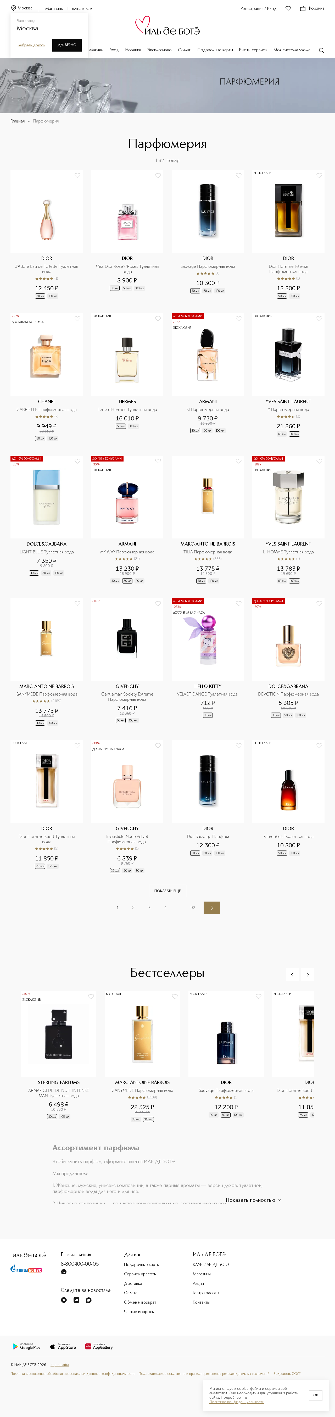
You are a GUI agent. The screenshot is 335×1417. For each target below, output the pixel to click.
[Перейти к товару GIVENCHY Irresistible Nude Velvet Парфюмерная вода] (127, 807)
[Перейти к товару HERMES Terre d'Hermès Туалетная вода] (127, 377)
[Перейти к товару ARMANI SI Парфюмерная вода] (208, 377)
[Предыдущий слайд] (292, 974)
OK (315, 1395)
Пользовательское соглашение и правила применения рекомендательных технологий (204, 1374)
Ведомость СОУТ (287, 1374)
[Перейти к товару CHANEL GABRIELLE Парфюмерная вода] (46, 377)
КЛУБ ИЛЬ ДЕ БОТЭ (211, 1265)
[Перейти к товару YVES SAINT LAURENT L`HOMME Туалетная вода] (288, 520)
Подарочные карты (215, 50)
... (180, 907)
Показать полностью (250, 1200)
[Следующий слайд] (307, 974)
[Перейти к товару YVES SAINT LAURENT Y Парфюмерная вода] (288, 377)
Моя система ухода (291, 50)
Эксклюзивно (159, 50)
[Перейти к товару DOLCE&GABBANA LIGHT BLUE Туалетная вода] (46, 520)
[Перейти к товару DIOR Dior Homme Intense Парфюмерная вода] (288, 235)
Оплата (130, 1293)
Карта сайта (60, 1365)
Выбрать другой (31, 45)
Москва (25, 8)
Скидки (184, 50)
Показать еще (167, 891)
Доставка (133, 1284)
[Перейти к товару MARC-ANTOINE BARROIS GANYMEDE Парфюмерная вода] (46, 662)
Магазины (54, 9)
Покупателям (80, 9)
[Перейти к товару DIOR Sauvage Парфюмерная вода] (208, 235)
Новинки (133, 50)
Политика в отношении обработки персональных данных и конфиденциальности (72, 1374)
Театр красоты (206, 1293)
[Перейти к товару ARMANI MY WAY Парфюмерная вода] (127, 520)
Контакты (201, 1303)
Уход (114, 50)
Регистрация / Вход (259, 9)
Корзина (317, 9)
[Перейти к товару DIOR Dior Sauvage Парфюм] (208, 807)
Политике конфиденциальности (236, 1402)
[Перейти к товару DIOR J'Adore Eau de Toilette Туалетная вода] (46, 235)
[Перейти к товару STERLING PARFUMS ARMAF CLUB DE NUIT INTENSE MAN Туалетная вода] (63, 1059)
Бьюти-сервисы (253, 50)
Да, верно (67, 45)
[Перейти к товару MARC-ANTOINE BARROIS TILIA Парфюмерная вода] (208, 520)
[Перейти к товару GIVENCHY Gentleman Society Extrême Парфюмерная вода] (127, 662)
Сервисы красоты (140, 1274)
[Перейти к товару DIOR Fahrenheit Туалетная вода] (288, 807)
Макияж (96, 50)
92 (193, 907)
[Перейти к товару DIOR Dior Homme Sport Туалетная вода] (46, 807)
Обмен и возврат (140, 1303)
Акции (198, 1284)
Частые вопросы (139, 1312)
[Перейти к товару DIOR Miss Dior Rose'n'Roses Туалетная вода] (127, 235)
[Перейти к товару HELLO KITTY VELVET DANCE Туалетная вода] (208, 662)
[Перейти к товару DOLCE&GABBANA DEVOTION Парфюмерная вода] (288, 662)
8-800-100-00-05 (80, 1264)
